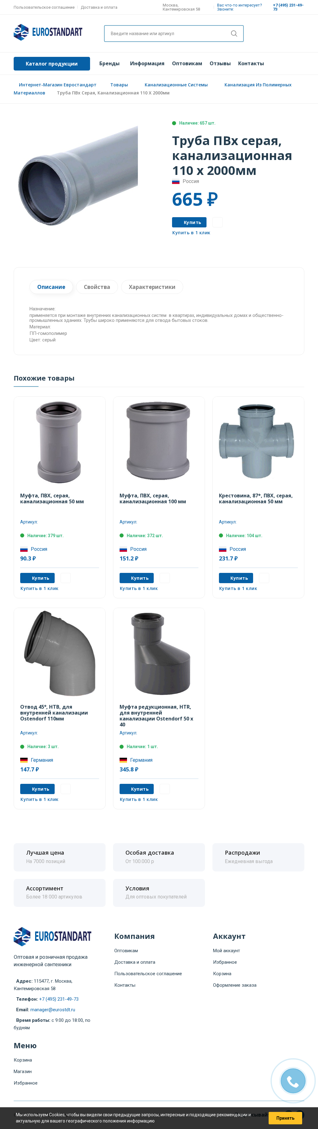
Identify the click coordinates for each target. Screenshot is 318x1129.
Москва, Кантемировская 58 (181, 7)
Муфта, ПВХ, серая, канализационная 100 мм (153, 498)
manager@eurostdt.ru (52, 1009)
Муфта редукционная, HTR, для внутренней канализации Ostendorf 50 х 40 (156, 715)
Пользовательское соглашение (44, 7)
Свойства (97, 286)
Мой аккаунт (226, 950)
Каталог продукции (52, 63)
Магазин (23, 1071)
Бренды (109, 63)
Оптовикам (187, 63)
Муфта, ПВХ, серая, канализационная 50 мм (52, 498)
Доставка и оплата (99, 7)
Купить (193, 222)
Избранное (225, 962)
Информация (147, 63)
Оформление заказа (235, 985)
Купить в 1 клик (191, 232)
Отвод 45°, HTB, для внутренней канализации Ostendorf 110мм (54, 712)
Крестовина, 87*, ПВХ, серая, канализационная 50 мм (256, 498)
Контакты (251, 63)
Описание (51, 286)
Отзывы (220, 63)
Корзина (222, 973)
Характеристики (152, 286)
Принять (285, 1118)
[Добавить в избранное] (217, 222)
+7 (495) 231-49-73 (59, 999)
